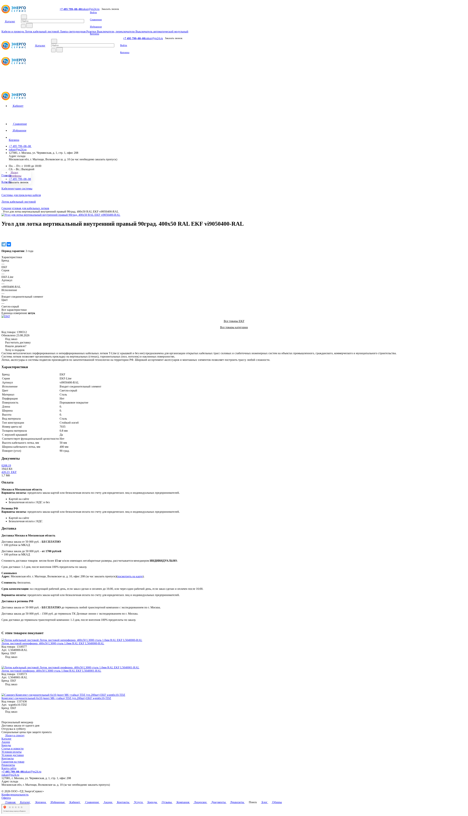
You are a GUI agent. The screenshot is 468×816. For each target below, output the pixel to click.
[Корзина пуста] (234, 86)
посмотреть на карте (130, 576)
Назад (14, 172)
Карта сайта (8, 768)
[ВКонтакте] (9, 244)
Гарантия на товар (12, 761)
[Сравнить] (3, 236)
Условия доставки (12, 755)
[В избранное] (3, 233)
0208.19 (6, 465)
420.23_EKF (9, 472)
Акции (5, 742)
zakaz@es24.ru (90, 9)
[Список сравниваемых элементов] (234, 79)
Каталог (6, 738)
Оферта (6, 797)
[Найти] (29, 25)
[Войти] (234, 75)
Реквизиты (8, 765)
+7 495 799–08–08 (71, 9)
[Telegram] (3, 244)
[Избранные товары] (234, 82)
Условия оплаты (11, 751)
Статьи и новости (12, 748)
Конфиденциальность (15, 794)
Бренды (6, 745)
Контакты (7, 758)
